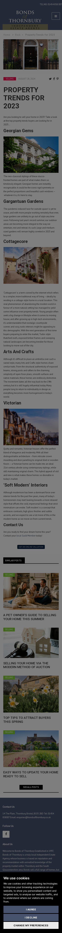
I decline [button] (31, 917)
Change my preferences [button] (31, 925)
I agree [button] (31, 909)
